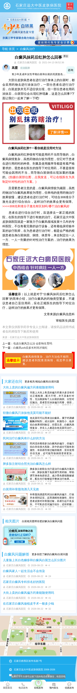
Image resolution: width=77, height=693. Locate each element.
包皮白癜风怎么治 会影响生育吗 (32, 343)
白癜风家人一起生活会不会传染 (24, 571)
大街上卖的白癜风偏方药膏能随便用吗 (28, 387)
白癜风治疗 (27, 49)
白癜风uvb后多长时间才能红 (30, 347)
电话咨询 (23, 687)
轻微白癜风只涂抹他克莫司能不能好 (27, 413)
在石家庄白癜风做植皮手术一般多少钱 (28, 603)
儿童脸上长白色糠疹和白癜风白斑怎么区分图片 (34, 560)
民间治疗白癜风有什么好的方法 (24, 438)
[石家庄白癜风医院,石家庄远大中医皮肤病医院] (7, 6)
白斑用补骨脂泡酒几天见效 (21, 489)
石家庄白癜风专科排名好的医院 (24, 582)
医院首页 (7, 687)
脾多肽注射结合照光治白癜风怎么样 (27, 463)
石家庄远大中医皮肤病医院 (24, 337)
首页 (12, 49)
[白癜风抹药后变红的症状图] (20, 535)
